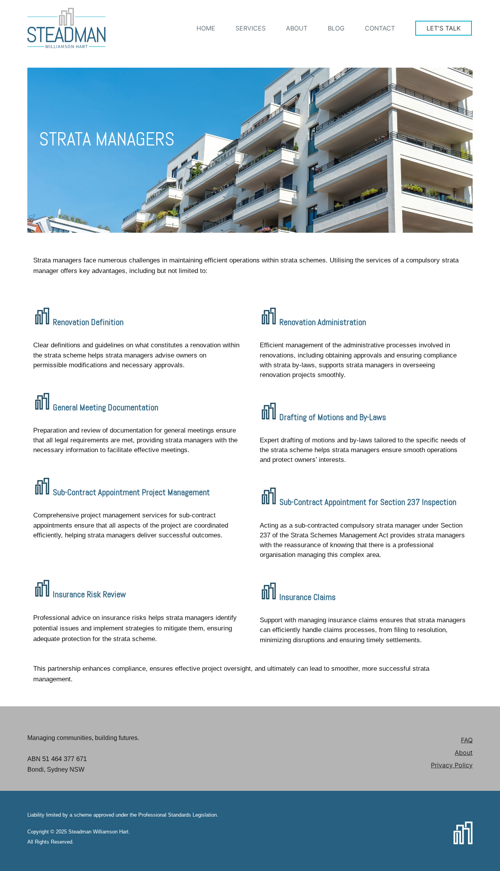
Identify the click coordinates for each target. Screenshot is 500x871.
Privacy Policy (452, 765)
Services (251, 28)
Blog (336, 28)
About (296, 28)
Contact (380, 28)
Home (205, 28)
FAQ (467, 740)
